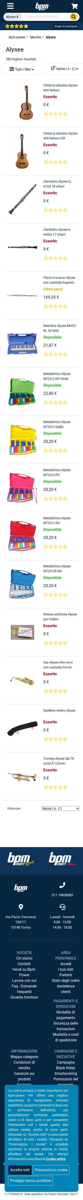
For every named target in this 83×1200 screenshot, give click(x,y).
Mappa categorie (24, 1057)
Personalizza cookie (51, 1170)
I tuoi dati (65, 969)
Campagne (66, 1062)
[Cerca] (74, 17)
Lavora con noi (24, 980)
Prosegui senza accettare (30, 1180)
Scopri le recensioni (66, 26)
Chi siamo (24, 958)
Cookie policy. (56, 1159)
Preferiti (65, 975)
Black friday (65, 1068)
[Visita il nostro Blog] (20, 859)
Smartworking (65, 1073)
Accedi (65, 964)
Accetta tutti (20, 1170)
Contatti (24, 964)
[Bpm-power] (42, 6)
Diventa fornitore (24, 997)
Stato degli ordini (66, 980)
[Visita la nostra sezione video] (62, 859)
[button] (21, 68)
